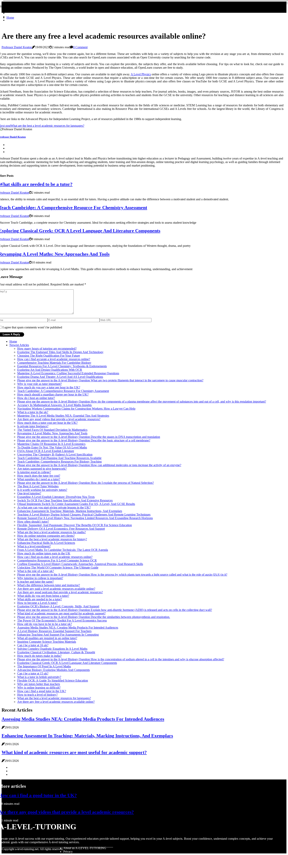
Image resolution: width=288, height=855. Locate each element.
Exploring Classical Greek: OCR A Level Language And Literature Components (67, 662)
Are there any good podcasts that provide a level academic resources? (60, 592)
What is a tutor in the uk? (32, 412)
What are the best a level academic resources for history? (52, 539)
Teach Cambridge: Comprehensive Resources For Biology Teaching (59, 461)
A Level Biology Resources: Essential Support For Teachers (54, 631)
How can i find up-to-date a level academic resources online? (54, 557)
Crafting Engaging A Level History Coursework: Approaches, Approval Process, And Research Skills (80, 564)
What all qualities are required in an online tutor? (47, 638)
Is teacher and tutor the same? (35, 581)
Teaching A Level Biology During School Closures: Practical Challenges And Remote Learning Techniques (83, 514)
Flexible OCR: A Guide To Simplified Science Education (52, 680)
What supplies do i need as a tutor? (38, 479)
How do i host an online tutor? (36, 398)
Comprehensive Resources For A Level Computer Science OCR (57, 560)
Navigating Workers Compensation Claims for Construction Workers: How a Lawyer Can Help (76, 408)
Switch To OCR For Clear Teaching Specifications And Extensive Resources (65, 500)
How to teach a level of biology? (37, 694)
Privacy (68, 851)
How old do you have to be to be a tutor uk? (44, 624)
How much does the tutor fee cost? (38, 475)
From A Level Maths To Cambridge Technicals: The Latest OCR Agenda (62, 549)
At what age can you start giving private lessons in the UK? (54, 507)
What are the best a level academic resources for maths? (51, 532)
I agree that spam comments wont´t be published (32, 327)
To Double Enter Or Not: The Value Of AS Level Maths (52, 447)
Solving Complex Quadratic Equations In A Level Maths (52, 648)
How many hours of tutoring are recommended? (47, 348)
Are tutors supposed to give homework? (42, 468)
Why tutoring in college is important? (40, 578)
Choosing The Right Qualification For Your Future (48, 355)
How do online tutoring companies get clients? (46, 535)
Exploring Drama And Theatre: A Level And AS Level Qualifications (60, 376)
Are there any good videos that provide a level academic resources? (58, 419)
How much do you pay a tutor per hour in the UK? (48, 387)
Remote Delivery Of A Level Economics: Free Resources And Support (61, 528)
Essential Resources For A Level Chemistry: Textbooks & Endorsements (62, 366)
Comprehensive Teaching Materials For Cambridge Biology (54, 362)
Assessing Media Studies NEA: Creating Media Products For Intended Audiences (67, 627)
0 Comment (80, 47)
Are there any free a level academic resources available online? (56, 701)
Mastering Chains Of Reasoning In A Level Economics (51, 444)
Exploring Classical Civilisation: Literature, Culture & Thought (56, 652)
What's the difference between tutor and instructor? (48, 585)
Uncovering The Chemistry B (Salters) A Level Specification (54, 454)
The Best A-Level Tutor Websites (38, 486)
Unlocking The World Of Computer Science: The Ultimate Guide (57, 567)
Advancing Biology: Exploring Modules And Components (53, 670)
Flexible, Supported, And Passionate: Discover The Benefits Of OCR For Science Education (74, 525)
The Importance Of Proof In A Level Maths (44, 666)
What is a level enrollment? (34, 546)
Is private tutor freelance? (32, 426)
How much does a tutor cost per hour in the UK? (47, 422)
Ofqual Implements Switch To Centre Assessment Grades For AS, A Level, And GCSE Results (76, 504)
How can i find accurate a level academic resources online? (53, 359)
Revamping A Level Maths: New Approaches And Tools (52, 433)
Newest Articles (19, 345)
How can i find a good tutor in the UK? (41, 691)
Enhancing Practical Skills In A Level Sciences (46, 542)
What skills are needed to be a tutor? (39, 599)
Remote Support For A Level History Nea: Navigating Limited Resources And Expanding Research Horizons (85, 518)
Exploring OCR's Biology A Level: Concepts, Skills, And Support (58, 606)
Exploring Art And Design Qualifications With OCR (49, 369)
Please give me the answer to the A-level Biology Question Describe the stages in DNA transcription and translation (88, 436)
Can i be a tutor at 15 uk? (32, 673)
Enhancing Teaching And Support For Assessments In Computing (58, 634)
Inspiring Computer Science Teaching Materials (46, 641)
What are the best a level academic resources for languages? (54, 698)
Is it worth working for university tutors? (42, 489)
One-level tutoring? (29, 493)
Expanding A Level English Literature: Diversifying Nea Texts (56, 497)
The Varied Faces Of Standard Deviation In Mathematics (52, 429)
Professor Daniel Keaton (17, 47)
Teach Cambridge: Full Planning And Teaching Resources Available (59, 458)
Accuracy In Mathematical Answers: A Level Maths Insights (54, 405)
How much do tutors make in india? (39, 655)
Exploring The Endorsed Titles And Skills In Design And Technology (60, 352)
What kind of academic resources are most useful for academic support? (61, 613)
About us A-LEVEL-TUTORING (84, 848)
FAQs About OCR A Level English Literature (45, 451)
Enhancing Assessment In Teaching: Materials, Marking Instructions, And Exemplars (69, 511)
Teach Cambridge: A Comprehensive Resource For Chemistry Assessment (63, 391)
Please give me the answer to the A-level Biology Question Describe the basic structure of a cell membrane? (83, 440)
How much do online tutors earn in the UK (43, 553)
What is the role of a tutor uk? (35, 571)
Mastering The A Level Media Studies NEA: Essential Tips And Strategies (63, 415)
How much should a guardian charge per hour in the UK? (53, 394)
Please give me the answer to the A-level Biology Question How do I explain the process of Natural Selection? (85, 482)
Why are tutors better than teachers (38, 684)
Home (10, 17)
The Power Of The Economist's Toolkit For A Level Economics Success (62, 620)
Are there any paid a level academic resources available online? (56, 588)
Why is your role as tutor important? (39, 384)
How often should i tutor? (33, 521)
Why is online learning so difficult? (39, 687)
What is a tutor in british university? (39, 677)
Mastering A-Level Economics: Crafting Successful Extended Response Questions (68, 373)
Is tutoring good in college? (34, 472)
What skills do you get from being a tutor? (43, 595)
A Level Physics (141, 74)
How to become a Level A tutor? (37, 602)
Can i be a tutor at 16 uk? (32, 645)
